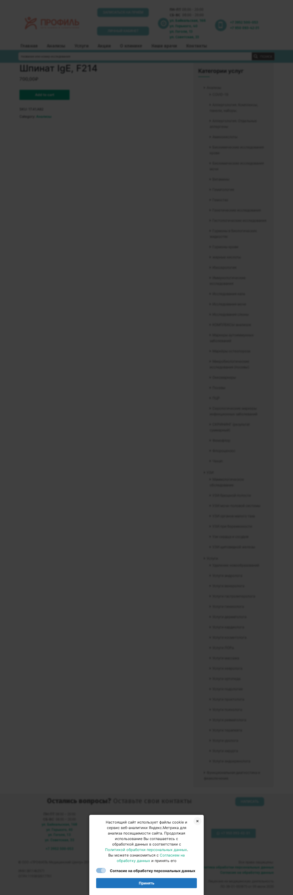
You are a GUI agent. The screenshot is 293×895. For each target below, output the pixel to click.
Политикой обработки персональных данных (146, 849)
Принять (146, 883)
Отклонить (197, 821)
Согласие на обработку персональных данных (152, 870)
